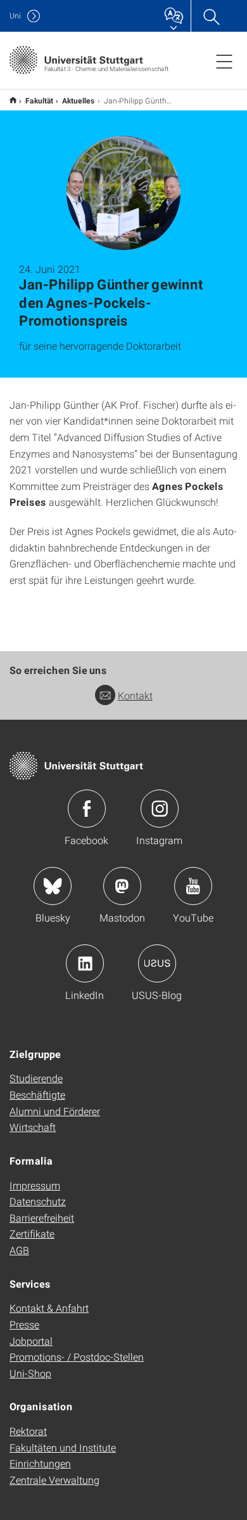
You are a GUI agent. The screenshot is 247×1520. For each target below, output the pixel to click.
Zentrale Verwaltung (54, 1479)
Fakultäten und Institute (63, 1447)
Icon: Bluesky (53, 886)
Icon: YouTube (193, 886)
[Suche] (211, 16)
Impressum (35, 1185)
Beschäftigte (37, 1094)
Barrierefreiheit (42, 1217)
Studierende (36, 1078)
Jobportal (31, 1340)
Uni (15, 15)
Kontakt (135, 695)
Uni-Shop (30, 1373)
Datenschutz (38, 1201)
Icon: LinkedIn (85, 963)
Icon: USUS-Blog (157, 963)
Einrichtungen (40, 1463)
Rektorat (28, 1430)
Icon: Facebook (87, 809)
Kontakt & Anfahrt (49, 1307)
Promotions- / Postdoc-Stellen (77, 1356)
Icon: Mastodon (122, 886)
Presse (24, 1324)
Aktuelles (78, 100)
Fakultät (39, 100)
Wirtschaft (33, 1126)
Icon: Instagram (160, 809)
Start (13, 99)
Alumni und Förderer (55, 1111)
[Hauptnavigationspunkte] (224, 61)
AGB (19, 1250)
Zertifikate (32, 1233)
